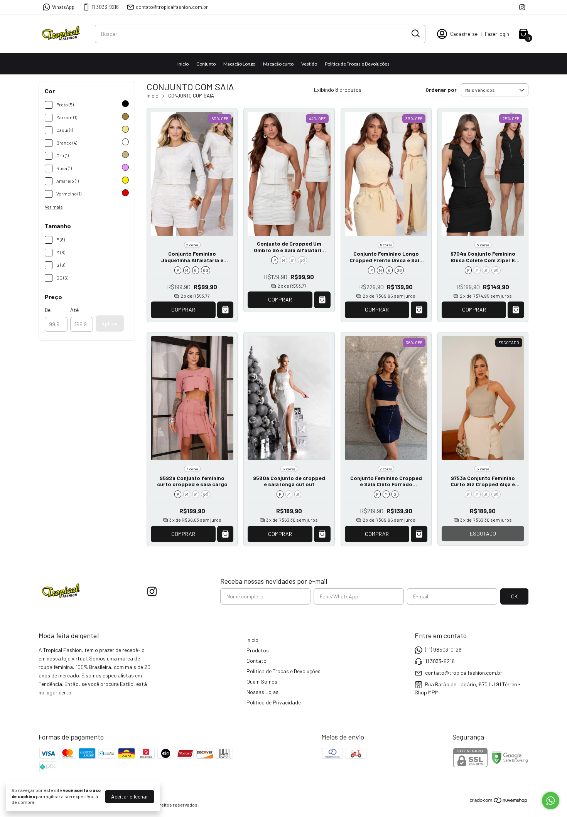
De (48, 310)
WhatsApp (63, 7)
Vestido (309, 64)
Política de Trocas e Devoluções (357, 64)
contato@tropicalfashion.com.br (172, 7)
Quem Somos (261, 681)
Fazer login (497, 34)
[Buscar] (415, 33)
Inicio (183, 64)
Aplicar (109, 323)
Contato (256, 660)
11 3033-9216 (105, 7)
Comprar (183, 309)
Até (74, 310)
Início (153, 96)
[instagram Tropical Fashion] (522, 7)
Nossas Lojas (262, 692)
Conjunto (206, 64)
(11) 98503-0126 (443, 649)
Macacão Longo (239, 64)
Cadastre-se (464, 34)
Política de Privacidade (273, 702)
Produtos (257, 650)
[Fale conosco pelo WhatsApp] (550, 800)
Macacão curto (278, 64)
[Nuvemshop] (498, 801)
